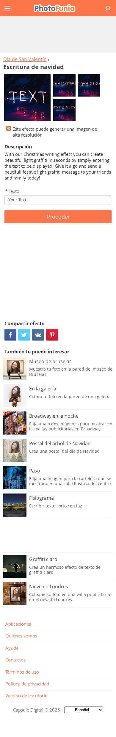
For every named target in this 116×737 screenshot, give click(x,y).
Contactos (15, 660)
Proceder (58, 217)
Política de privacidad (27, 684)
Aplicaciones (18, 624)
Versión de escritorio (26, 695)
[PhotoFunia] (57, 8)
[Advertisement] (58, 34)
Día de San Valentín (25, 59)
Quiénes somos (21, 636)
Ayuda (11, 648)
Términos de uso (22, 672)
